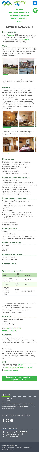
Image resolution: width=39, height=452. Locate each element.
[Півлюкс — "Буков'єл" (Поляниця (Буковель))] (11, 119)
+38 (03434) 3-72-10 (9, 330)
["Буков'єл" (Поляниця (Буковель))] (11, 66)
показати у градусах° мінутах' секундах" (18, 367)
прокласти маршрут (11, 370)
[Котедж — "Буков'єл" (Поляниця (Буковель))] (11, 144)
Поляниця (10, 35)
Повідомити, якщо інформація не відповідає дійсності (19, 378)
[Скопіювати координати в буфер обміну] (22, 365)
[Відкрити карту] (19, 365)
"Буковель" (25, 39)
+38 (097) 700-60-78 (13, 328)
